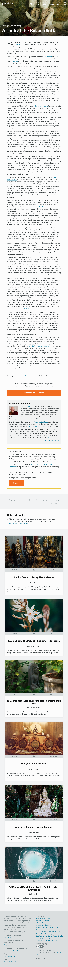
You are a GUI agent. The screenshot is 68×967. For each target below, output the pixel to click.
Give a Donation (9, 956)
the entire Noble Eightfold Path (27, 309)
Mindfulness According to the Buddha (49, 934)
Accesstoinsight (52, 376)
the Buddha (48, 57)
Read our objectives (11, 945)
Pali (32, 419)
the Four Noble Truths (36, 207)
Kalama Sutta (18, 45)
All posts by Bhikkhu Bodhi (50, 441)
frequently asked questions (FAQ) (18, 523)
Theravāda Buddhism (41, 422)
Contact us (8, 937)
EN (38, 946)
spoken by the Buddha (40, 106)
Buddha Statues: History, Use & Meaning (49, 936)
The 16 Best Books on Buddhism (47, 940)
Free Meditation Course (34, 393)
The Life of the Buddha (43, 938)
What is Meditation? (43, 918)
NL (42, 946)
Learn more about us (11, 950)
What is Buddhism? (42, 921)
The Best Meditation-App (44, 925)
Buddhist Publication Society (37, 426)
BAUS (48, 437)
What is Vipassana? (42, 923)
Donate (16, 483)
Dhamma (15, 61)
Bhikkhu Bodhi (25, 407)
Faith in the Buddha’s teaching (39, 346)
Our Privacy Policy (10, 961)
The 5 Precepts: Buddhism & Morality (48, 932)
